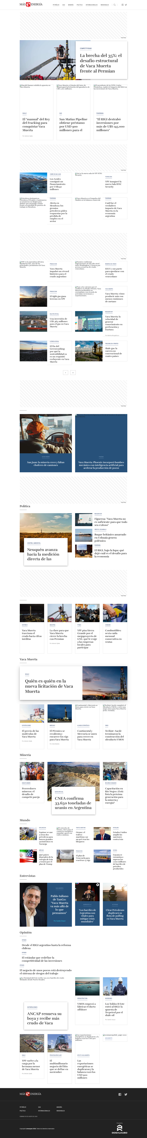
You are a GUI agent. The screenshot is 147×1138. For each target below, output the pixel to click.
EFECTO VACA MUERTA (83, 1055)
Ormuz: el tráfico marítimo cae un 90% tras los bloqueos (82, 837)
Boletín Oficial (54, 314)
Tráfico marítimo (81, 827)
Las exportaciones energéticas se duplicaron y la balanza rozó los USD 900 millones (86, 1069)
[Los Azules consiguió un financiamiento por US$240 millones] (33, 183)
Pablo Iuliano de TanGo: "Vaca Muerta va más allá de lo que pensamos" (59, 904)
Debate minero (26, 783)
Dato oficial (59, 792)
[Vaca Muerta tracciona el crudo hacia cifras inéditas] (32, 613)
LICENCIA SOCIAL (54, 341)
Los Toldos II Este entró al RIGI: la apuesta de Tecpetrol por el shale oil (114, 1009)
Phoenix (101, 457)
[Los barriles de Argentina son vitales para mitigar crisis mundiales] (87, 892)
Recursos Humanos (110, 783)
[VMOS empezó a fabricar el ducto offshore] (87, 986)
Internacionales (91, 5)
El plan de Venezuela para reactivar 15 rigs (83, 857)
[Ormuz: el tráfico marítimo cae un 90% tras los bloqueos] (65, 833)
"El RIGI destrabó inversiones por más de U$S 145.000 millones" (110, 124)
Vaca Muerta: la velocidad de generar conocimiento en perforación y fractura (113, 323)
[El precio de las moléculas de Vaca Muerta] (32, 713)
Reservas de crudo (110, 264)
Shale (24, 113)
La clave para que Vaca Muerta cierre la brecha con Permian (59, 634)
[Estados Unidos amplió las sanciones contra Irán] (102, 833)
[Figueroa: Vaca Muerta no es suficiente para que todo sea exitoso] (83, 519)
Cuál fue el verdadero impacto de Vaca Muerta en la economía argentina (113, 209)
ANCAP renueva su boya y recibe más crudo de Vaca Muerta (44, 1020)
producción (53, 264)
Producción (53, 291)
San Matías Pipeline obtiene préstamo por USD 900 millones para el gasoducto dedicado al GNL (73, 128)
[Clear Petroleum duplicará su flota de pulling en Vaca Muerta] (115, 892)
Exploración (42, 827)
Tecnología (108, 177)
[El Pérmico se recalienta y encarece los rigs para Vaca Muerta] (60, 713)
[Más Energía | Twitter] (126, 5)
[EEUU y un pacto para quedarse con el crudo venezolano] (89, 271)
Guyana (115, 850)
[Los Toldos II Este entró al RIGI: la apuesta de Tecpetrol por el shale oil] (115, 986)
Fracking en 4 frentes (111, 343)
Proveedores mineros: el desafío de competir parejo (31, 793)
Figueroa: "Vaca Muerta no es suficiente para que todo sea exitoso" (110, 522)
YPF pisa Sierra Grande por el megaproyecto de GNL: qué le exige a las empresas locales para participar (87, 639)
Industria (52, 625)
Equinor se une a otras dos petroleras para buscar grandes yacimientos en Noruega (46, 838)
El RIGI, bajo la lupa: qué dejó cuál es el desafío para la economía (110, 553)
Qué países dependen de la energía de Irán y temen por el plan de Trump (46, 859)
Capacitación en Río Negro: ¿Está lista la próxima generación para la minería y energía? (114, 795)
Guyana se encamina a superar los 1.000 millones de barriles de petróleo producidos (119, 862)
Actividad (115, 904)
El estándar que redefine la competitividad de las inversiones (42, 959)
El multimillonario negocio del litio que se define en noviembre (59, 1066)
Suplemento (108, 1038)
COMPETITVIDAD (86, 48)
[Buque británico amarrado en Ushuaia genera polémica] (83, 535)
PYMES (79, 625)
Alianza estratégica (83, 725)
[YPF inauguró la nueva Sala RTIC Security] (89, 183)
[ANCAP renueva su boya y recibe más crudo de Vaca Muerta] (46, 997)
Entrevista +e (87, 904)
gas (60, 113)
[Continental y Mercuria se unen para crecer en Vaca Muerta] (87, 713)
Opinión (24, 940)
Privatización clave (56, 1055)
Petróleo (56, 5)
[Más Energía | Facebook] (122, 5)
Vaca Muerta (109, 289)
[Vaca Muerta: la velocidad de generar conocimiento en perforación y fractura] (89, 321)
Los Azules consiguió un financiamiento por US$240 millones (57, 184)
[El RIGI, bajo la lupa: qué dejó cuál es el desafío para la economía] (83, 551)
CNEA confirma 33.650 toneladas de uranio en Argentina (73, 803)
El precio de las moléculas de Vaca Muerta (30, 733)
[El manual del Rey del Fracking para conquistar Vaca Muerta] (36, 97)
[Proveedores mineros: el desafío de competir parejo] (32, 771)
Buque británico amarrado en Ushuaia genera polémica (110, 537)
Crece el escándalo (100, 529)
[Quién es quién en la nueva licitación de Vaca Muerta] (104, 683)
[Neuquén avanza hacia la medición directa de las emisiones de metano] (46, 532)
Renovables (105, 5)
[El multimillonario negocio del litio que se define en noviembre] (60, 1043)
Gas (63, 5)
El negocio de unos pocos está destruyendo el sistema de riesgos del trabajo (46, 972)
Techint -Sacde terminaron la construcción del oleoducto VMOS (114, 735)
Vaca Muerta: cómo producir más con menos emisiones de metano (115, 297)
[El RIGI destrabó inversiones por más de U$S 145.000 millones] (110, 97)
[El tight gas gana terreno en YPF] (33, 296)
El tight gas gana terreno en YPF (58, 297)
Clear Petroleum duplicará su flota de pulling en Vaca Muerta (115, 914)
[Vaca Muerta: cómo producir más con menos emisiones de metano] (89, 296)
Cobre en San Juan (55, 174)
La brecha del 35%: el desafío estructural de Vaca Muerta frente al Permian (101, 63)
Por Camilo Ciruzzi (59, 921)
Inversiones (108, 998)
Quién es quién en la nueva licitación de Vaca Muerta (49, 686)
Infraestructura (82, 998)
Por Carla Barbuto (54, 744)
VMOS (106, 725)
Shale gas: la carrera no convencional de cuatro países (113, 352)
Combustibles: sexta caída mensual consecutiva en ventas (113, 636)
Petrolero (116, 827)
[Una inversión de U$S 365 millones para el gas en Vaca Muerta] (33, 321)
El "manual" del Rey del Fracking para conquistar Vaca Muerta (36, 124)
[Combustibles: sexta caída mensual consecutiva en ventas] (115, 613)
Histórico (25, 625)
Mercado (52, 725)
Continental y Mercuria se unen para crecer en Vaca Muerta (87, 735)
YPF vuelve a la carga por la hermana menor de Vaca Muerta (31, 1065)
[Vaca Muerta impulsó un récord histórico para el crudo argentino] (33, 271)
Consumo (108, 625)
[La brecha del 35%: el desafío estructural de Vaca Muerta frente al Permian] (73, 60)
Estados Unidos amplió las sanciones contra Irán (120, 836)
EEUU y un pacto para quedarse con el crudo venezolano (114, 272)
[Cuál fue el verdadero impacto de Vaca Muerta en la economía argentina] (89, 208)
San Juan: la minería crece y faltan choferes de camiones (45, 464)
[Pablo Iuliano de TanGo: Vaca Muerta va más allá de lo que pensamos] (33, 905)
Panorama (100, 113)
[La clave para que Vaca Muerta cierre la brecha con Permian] (60, 613)
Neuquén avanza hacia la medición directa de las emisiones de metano (43, 559)
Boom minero (46, 457)
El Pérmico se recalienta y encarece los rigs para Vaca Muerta (59, 735)
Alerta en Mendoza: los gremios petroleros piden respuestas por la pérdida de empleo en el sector (58, 212)
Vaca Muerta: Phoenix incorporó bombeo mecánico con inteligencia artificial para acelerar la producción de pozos (101, 465)
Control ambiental (34, 543)
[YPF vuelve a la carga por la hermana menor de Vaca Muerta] (32, 1043)
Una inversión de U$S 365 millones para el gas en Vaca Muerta (59, 322)
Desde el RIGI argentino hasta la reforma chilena (46, 947)
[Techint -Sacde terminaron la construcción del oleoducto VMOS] (115, 713)
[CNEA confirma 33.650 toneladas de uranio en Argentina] (73, 781)
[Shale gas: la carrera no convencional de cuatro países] (89, 351)
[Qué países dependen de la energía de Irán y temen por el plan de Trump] (28, 856)
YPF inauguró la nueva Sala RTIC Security (113, 184)
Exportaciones (26, 725)
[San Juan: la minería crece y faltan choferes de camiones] (46, 433)
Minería (71, 5)
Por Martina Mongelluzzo (112, 335)
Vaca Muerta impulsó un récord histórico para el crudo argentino (59, 272)
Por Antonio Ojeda (27, 136)
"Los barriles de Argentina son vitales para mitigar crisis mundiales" (87, 916)
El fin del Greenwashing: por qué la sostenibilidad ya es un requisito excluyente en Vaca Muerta (59, 354)
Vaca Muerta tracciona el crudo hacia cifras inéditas (32, 634)
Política (80, 5)
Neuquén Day (109, 312)
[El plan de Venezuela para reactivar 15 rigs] (65, 856)
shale (27, 674)
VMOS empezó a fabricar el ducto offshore (86, 1006)
